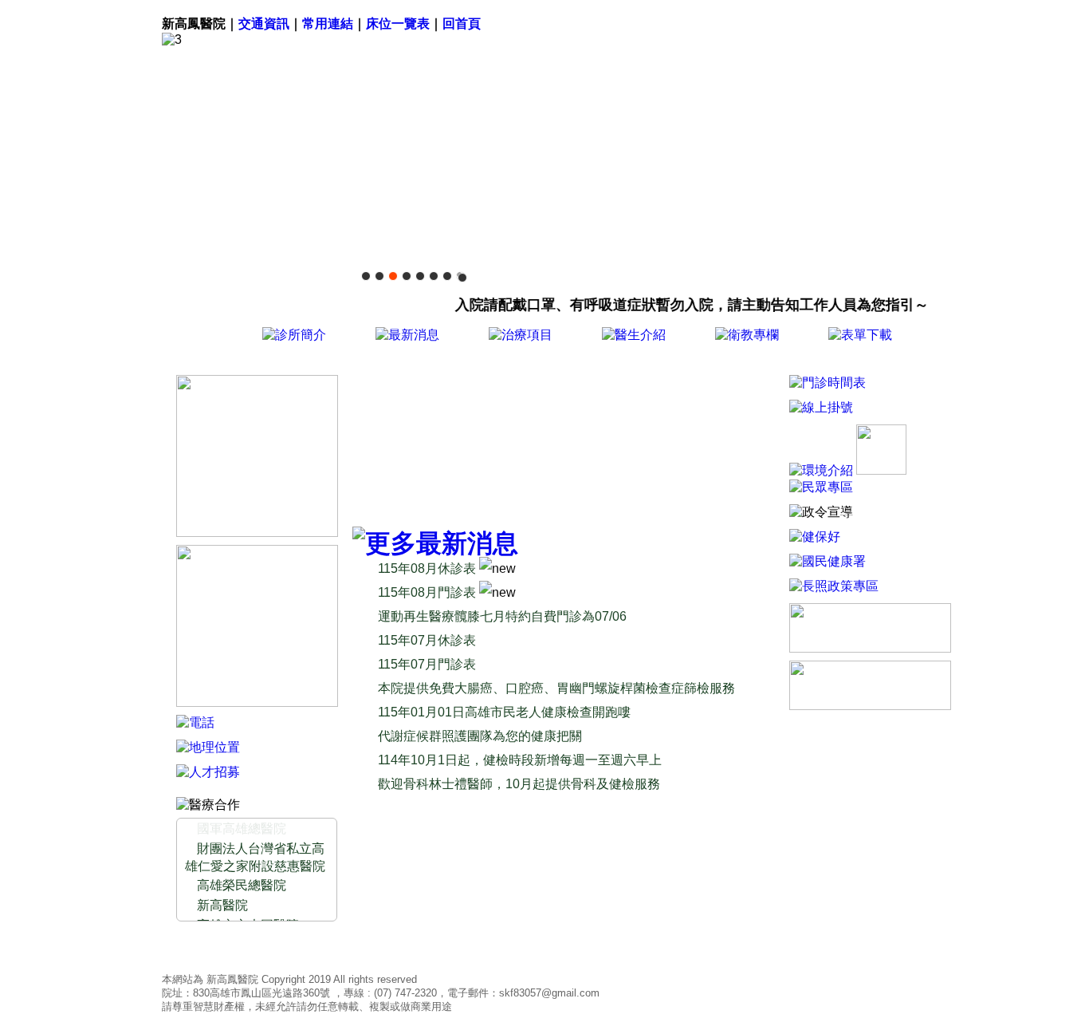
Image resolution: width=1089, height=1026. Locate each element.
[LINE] (257, 532)
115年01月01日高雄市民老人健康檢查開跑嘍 (504, 712)
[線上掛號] (433, 447)
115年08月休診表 (428, 568)
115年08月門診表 (428, 592)
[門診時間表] (827, 382)
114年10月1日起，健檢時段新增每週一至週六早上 (520, 760)
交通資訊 (263, 23)
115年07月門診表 (427, 664)
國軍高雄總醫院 (241, 828)
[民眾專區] (821, 487)
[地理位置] (208, 747)
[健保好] (814, 536)
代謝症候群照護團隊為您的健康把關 (480, 736)
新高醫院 (222, 905)
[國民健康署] (827, 561)
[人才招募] (208, 772)
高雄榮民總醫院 (241, 885)
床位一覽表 (398, 23)
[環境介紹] (821, 470)
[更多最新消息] (435, 543)
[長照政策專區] (834, 586)
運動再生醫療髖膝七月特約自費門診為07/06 (502, 616)
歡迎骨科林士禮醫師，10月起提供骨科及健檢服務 (519, 784)
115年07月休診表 (427, 640)
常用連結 (327, 23)
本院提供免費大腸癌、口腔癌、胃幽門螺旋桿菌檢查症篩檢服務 (556, 688)
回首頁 (461, 23)
